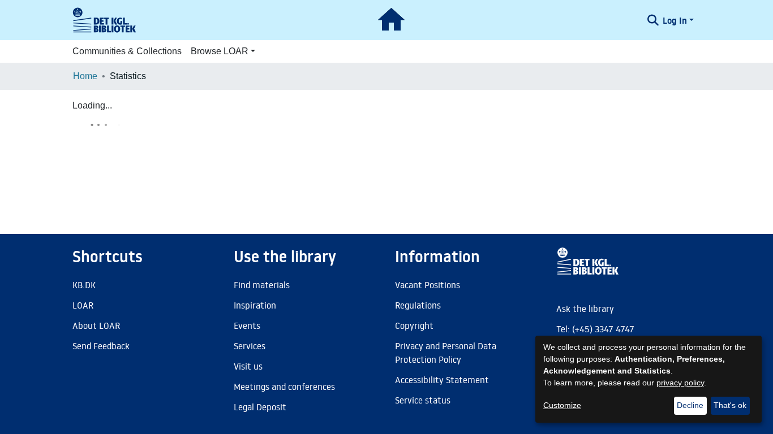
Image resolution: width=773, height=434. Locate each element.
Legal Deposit (260, 407)
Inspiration (255, 305)
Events (247, 325)
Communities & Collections (127, 51)
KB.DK (84, 284)
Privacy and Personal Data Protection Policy (445, 352)
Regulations (418, 305)
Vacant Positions (427, 284)
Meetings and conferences (284, 386)
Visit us (248, 366)
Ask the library (585, 308)
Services (249, 345)
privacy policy (680, 382)
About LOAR (96, 325)
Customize (562, 405)
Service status (422, 400)
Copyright (414, 325)
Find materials (262, 284)
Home (85, 76)
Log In (675, 20)
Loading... (92, 105)
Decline (690, 405)
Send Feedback (101, 345)
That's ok (730, 405)
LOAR (82, 305)
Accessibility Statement (442, 379)
